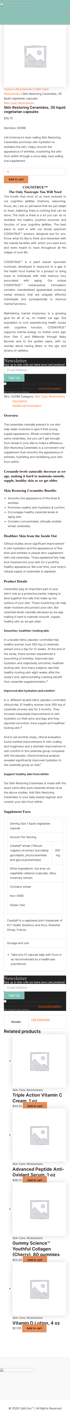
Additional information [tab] (27, 406)
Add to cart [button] (34, 1106)
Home (8, 89)
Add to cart (16, 179)
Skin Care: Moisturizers (19, 103)
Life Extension (23, 89)
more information (49, 388)
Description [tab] (19, 401)
